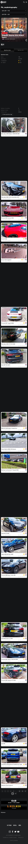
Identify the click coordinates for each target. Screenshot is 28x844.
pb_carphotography (7, 135)
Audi (2, 365)
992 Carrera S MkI (9, 218)
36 (22, 791)
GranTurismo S (9, 785)
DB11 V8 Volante (12, 449)
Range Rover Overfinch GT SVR (14, 764)
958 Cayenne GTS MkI (10, 680)
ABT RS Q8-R (7, 365)
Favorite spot (4, 33)
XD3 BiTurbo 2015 (9, 554)
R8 (4, 743)
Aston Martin (4, 449)
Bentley (3, 470)
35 (19, 791)
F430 (6, 239)
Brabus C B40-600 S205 (14, 133)
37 (25, 791)
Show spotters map (7, 114)
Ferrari (3, 239)
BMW (2, 428)
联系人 (15, 825)
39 (15, 793)
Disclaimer (14, 840)
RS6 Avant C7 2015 (8, 638)
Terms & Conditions (10, 837)
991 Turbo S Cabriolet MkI (11, 659)
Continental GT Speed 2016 (11, 470)
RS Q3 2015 (6, 533)
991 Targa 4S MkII (9, 323)
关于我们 (9, 825)
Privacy (21, 837)
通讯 (20, 825)
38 (12, 793)
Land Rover (4, 764)
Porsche (3, 218)
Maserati (3, 785)
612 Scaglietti (8, 259)
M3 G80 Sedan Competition (10, 428)
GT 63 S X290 (12, 344)
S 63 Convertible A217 (14, 197)
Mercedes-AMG (4, 133)
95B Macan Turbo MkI (10, 575)
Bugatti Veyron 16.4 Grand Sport (13, 36)
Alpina (2, 554)
